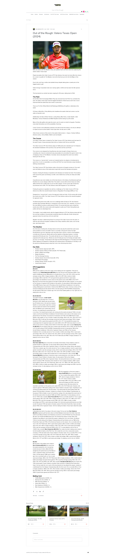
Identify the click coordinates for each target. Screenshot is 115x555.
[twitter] (81, 11)
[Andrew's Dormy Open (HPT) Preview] (57, 511)
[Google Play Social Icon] (87, 11)
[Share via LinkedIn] (40, 491)
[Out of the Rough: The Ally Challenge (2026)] (36, 511)
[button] (87, 19)
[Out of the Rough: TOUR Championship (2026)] (79, 511)
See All (87, 503)
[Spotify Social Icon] (85, 11)
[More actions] (81, 29)
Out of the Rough (57, 10)
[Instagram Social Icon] (83, 11)
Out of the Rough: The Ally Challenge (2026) (35, 519)
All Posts (28, 20)
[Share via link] (43, 491)
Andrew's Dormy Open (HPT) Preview (57, 519)
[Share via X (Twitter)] (36, 491)
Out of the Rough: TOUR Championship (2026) (77, 519)
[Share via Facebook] (33, 491)
